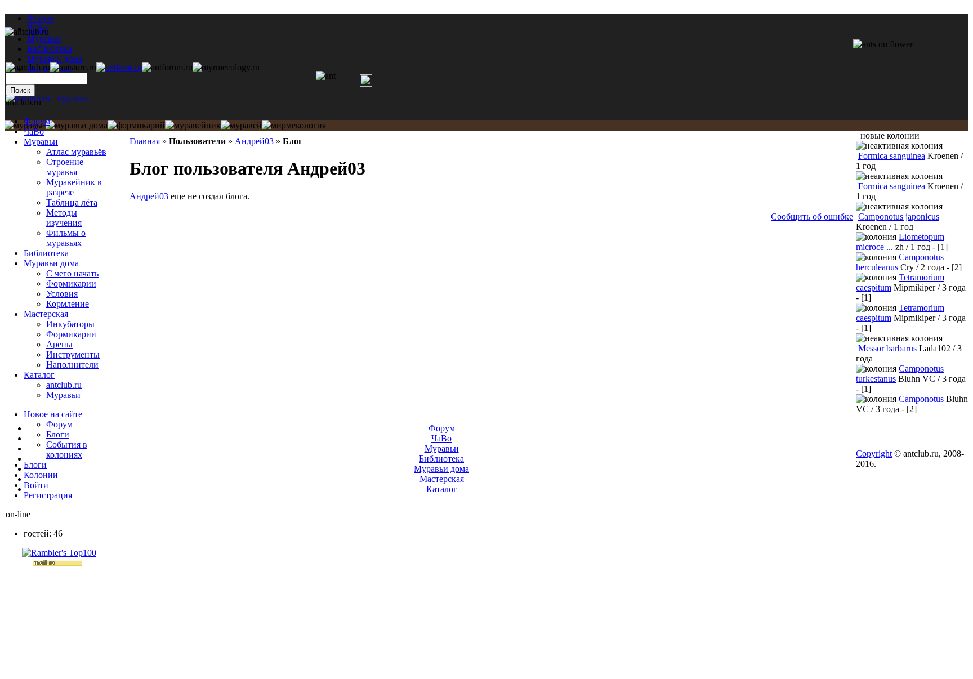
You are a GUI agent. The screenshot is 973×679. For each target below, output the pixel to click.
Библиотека (46, 253)
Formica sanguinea (891, 155)
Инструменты (73, 354)
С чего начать (72, 273)
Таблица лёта (71, 202)
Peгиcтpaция (48, 495)
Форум (40, 18)
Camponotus (921, 399)
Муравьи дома (51, 263)
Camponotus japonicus (898, 216)
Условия (62, 293)
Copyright (874, 453)
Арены (59, 344)
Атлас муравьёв (76, 152)
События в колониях (66, 449)
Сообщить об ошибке (812, 216)
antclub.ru (64, 385)
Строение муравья (64, 167)
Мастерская (46, 314)
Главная (145, 141)
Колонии (41, 475)
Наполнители (72, 364)
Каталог (39, 374)
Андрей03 (254, 141)
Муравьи (41, 141)
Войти (36, 485)
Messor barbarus (887, 348)
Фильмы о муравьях (66, 238)
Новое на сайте (53, 414)
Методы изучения (64, 217)
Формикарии (71, 283)
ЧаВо (34, 131)
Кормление (67, 304)
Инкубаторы (70, 324)
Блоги (57, 434)
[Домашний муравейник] (119, 67)
